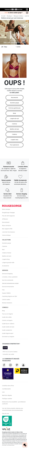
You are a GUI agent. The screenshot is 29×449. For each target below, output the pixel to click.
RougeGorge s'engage (8, 212)
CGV (3, 392)
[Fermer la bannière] (27, 13)
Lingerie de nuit (14, 118)
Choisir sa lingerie (7, 320)
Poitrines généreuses (15, 108)
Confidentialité (6, 389)
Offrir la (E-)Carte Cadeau (10, 351)
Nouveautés (14, 97)
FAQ (3, 290)
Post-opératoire (14, 145)
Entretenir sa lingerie (8, 336)
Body (14, 113)
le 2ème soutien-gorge (13, 12)
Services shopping (7, 273)
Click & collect (6, 299)
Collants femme (6, 252)
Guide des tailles (7, 317)
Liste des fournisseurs (8, 232)
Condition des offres (8, 385)
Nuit (3, 249)
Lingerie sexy (14, 139)
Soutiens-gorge (14, 102)
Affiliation (5, 219)
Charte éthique (6, 235)
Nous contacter (6, 225)
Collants (14, 134)
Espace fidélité (6, 293)
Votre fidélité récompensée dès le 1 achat (14, 8)
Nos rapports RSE (7, 228)
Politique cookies (7, 398)
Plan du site (5, 413)
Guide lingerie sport (7, 333)
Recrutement (6, 222)
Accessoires (5, 265)
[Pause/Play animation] (27, 9)
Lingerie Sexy (6, 259)
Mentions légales (7, 395)
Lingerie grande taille (8, 262)
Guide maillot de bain (8, 327)
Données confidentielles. (8, 445)
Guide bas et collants (8, 323)
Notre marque (6, 209)
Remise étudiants (7, 302)
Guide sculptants (7, 330)
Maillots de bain (14, 129)
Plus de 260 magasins (8, 215)
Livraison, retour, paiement (10, 277)
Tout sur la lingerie (7, 314)
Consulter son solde (8, 354)
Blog (3, 310)
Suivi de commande (7, 280)
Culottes (14, 123)
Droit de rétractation (8, 286)
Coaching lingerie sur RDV (9, 296)
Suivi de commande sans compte (10, 283)
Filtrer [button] (5, 46)
